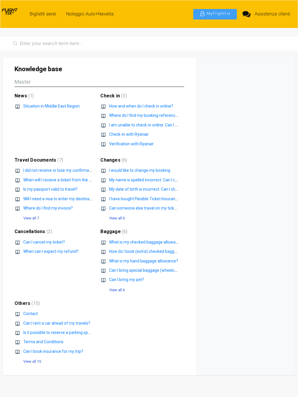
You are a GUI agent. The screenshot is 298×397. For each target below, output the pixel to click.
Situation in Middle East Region (51, 106)
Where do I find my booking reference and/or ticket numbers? (165, 115)
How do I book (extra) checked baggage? (146, 251)
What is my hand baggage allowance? (143, 261)
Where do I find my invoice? (48, 208)
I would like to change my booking (139, 170)
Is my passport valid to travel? (50, 189)
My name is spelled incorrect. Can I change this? (152, 180)
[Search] (15, 43)
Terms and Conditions (43, 341)
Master (23, 82)
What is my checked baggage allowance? (146, 242)
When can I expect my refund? (51, 251)
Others (26, 303)
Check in (112, 96)
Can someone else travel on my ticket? (144, 208)
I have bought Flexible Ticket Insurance (144, 198)
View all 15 (32, 361)
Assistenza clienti (272, 14)
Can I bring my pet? (126, 279)
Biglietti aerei (43, 14)
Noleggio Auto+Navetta (90, 14)
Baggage (113, 231)
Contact (30, 313)
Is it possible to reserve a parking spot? (58, 332)
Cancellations (33, 231)
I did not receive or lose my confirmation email (65, 170)
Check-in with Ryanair (129, 134)
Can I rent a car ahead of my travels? (56, 323)
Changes (113, 160)
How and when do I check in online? (141, 106)
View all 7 (31, 218)
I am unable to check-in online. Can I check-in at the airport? (163, 125)
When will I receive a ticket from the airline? (62, 180)
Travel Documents (38, 160)
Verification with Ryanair (131, 144)
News (23, 96)
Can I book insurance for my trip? (53, 351)
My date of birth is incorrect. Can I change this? (151, 189)
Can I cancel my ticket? (44, 242)
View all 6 (117, 218)
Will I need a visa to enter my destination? (60, 198)
